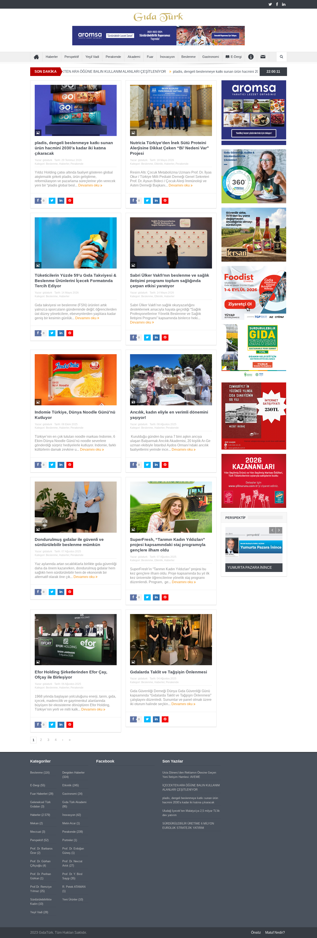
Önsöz (256, 932)
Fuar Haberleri (39, 793)
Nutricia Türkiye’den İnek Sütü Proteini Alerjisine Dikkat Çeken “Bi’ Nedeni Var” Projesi (169, 148)
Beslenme (188, 56)
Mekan (34, 823)
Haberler (52, 56)
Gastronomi (210, 56)
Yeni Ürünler (69, 899)
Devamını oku (89, 185)
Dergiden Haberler (73, 772)
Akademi (134, 56)
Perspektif (71, 56)
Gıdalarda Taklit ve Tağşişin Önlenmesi (168, 672)
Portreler (67, 840)
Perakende (113, 56)
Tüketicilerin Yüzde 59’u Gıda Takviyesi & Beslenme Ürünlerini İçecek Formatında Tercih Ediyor (75, 280)
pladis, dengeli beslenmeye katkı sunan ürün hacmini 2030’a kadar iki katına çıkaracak (194, 71)
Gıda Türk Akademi (74, 802)
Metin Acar (69, 823)
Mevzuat (35, 831)
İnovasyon (167, 56)
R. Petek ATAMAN (73, 886)
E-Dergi (236, 56)
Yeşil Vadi (92, 56)
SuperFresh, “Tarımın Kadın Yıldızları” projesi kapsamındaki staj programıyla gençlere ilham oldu (168, 544)
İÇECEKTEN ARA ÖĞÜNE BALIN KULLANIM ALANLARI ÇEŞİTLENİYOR (63, 71)
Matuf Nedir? (275, 932)
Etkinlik (158, 163)
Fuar (150, 56)
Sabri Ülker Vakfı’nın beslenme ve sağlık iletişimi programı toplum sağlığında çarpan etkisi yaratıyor (169, 280)
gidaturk (47, 160)
